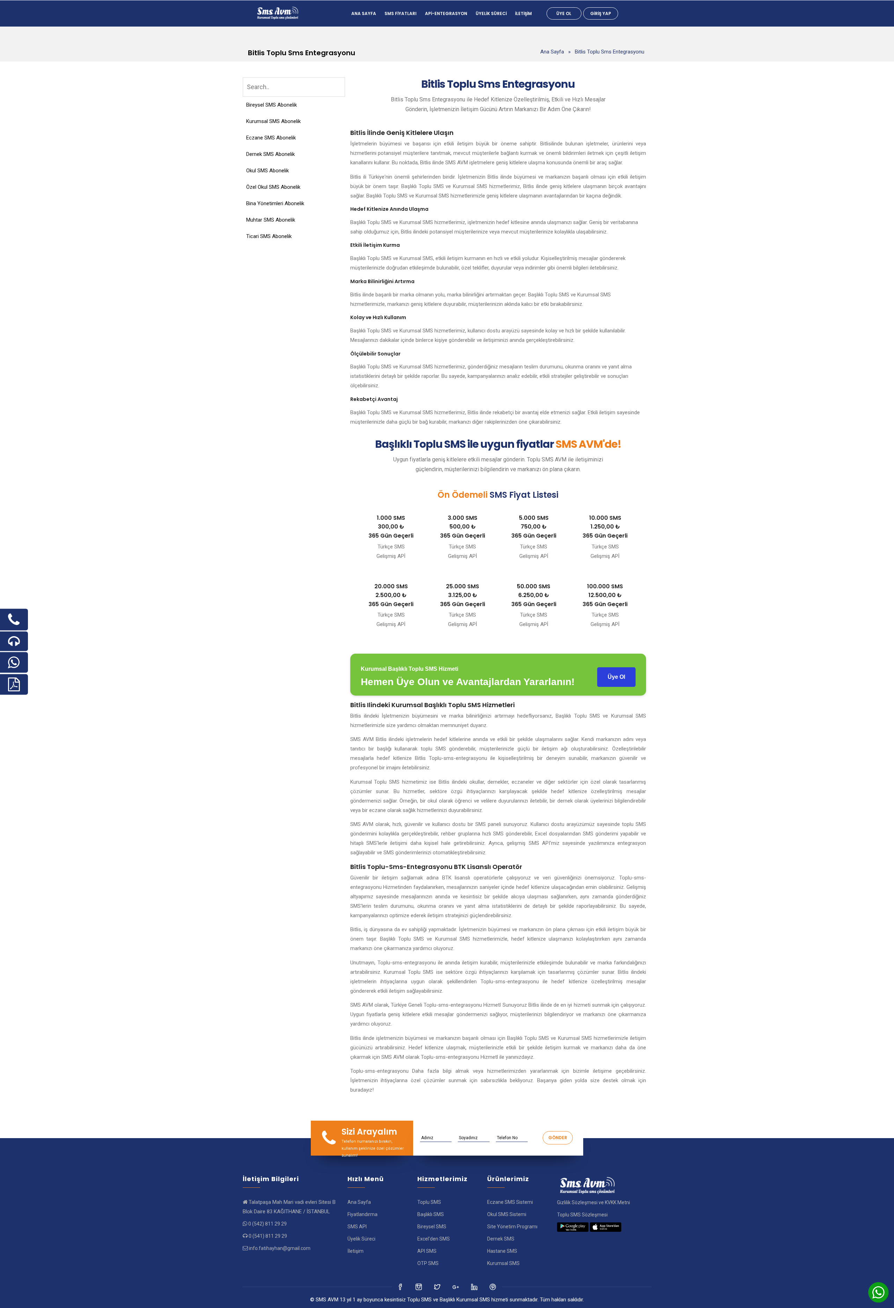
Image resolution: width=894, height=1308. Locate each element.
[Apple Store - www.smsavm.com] (605, 1227)
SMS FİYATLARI (400, 13)
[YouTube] (475, 1286)
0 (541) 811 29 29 (268, 1236)
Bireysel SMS (431, 1226)
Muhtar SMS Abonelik (270, 220)
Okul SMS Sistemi (506, 1214)
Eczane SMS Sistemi (510, 1202)
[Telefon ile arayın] (14, 620)
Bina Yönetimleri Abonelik (275, 203)
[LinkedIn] (456, 1286)
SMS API (357, 1226)
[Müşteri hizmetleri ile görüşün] (14, 641)
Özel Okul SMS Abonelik (273, 187)
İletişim (523, 13)
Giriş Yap (600, 13)
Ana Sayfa (363, 13)
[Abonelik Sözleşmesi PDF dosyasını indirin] (14, 684)
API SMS (427, 1251)
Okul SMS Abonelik (267, 170)
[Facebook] (400, 1286)
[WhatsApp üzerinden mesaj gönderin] (14, 662)
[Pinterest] (493, 1286)
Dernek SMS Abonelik (270, 154)
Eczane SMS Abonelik (271, 138)
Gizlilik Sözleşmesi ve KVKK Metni (593, 1202)
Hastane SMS (502, 1251)
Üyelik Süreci (491, 13)
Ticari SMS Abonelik (269, 236)
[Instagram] (438, 1286)
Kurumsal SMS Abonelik (273, 121)
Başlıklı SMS (430, 1214)
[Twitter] (419, 1286)
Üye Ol (563, 13)
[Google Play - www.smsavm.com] (572, 1227)
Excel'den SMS (433, 1239)
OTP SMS (428, 1263)
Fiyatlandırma (362, 1214)
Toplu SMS (429, 1202)
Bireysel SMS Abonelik (271, 105)
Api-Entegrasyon (446, 13)
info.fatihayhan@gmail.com (279, 1248)
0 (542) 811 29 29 (267, 1224)
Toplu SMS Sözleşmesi (582, 1214)
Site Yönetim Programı (512, 1226)
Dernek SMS (500, 1239)
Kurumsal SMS (503, 1263)
